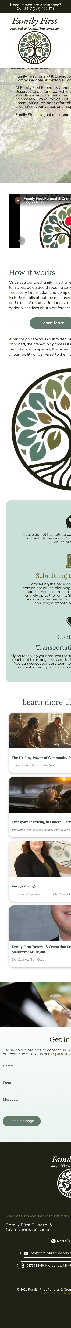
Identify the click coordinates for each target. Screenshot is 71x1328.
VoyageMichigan (25, 886)
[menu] (65, 8)
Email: (7, 1083)
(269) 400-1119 (59, 1054)
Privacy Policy (49, 1293)
